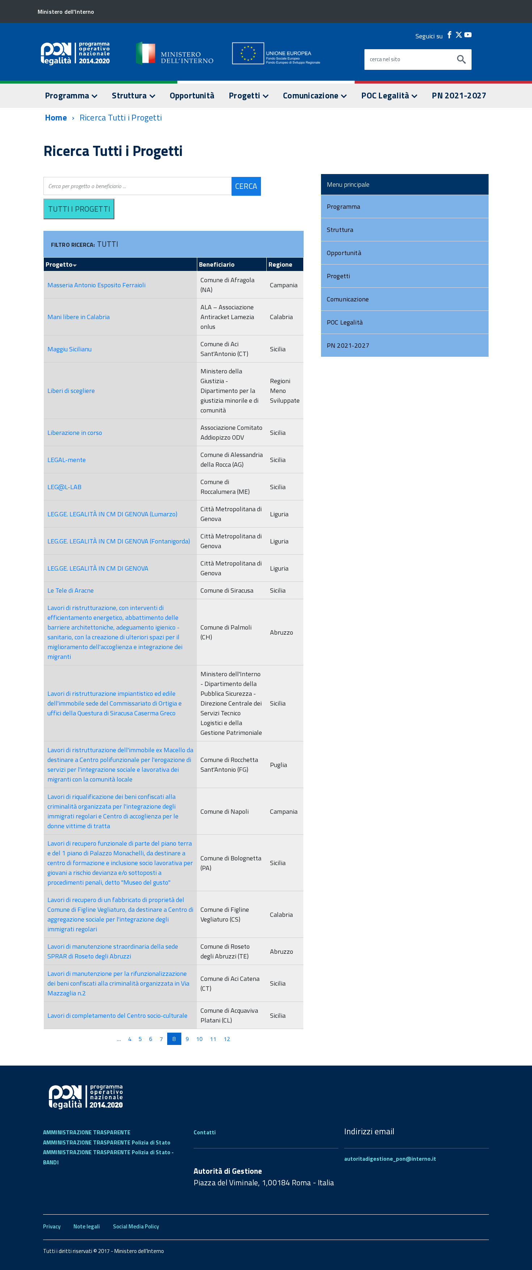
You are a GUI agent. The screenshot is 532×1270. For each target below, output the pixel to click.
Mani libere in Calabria (78, 317)
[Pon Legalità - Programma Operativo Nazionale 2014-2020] (175, 53)
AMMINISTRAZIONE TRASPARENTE (86, 1132)
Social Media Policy (136, 1226)
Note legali (86, 1226)
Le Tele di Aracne (70, 590)
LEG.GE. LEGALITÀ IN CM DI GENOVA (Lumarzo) (112, 514)
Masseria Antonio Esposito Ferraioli (96, 285)
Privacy (51, 1226)
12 (227, 1038)
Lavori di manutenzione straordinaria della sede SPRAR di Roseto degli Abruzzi (112, 951)
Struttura (130, 95)
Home (56, 117)
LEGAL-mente (66, 460)
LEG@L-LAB (64, 487)
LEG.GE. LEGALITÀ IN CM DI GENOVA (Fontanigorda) (118, 541)
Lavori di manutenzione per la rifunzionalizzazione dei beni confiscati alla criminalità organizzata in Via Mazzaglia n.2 (118, 983)
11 (213, 1038)
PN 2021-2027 (459, 95)
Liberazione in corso (74, 432)
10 (199, 1038)
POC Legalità (386, 95)
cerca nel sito (385, 59)
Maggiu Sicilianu (69, 349)
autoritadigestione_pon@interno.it (390, 1159)
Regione (280, 264)
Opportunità (192, 95)
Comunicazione (311, 95)
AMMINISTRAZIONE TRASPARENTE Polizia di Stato (106, 1142)
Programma (68, 95)
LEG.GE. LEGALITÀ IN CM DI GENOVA (97, 568)
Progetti (245, 95)
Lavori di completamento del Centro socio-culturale (117, 1015)
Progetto (59, 264)
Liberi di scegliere (71, 390)
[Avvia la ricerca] (461, 59)
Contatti (205, 1132)
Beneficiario (217, 264)
